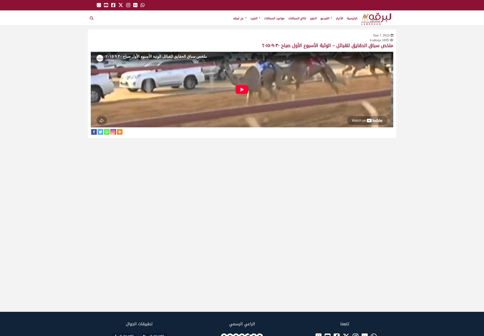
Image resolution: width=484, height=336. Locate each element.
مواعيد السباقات (274, 18)
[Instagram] (113, 132)
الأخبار (339, 18)
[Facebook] (94, 132)
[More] (120, 132)
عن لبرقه (239, 18)
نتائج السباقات (297, 18)
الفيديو (325, 18)
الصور (313, 18)
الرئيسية (352, 18)
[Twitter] (100, 132)
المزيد (254, 18)
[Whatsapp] (107, 132)
